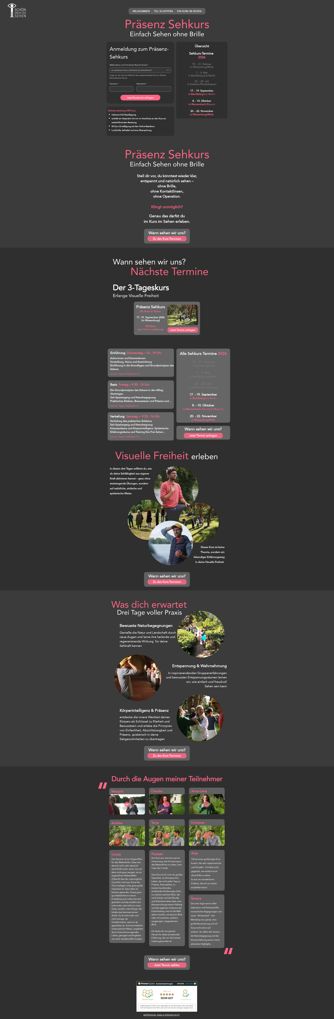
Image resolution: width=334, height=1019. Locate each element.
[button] (17, 10)
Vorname (114, 84)
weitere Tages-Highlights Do (125, 373)
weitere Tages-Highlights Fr (124, 405)
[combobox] (140, 70)
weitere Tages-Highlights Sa (124, 436)
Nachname (141, 84)
